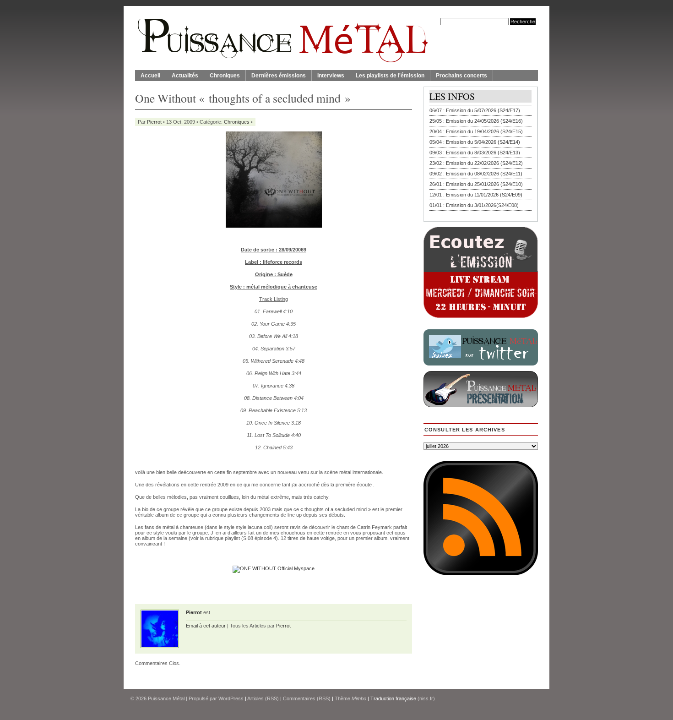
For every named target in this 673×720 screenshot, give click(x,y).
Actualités (185, 75)
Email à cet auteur (206, 625)
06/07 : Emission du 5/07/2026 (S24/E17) (474, 110)
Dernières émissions (278, 75)
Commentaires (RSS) (307, 698)
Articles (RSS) (263, 698)
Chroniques (225, 75)
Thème (350, 698)
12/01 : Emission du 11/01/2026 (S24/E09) (475, 194)
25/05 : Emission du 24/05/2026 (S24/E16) (476, 121)
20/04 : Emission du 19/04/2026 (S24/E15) (476, 131)
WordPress (231, 698)
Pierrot (154, 122)
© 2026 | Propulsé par (174, 698)
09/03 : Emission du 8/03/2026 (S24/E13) (474, 152)
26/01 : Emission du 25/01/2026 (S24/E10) (476, 184)
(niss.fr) (426, 698)
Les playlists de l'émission (390, 75)
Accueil (150, 75)
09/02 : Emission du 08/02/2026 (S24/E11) (475, 173)
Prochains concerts (461, 75)
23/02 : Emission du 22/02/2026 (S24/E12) (476, 163)
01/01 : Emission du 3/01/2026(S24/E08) (474, 205)
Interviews (330, 75)
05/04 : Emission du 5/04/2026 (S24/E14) (474, 142)
